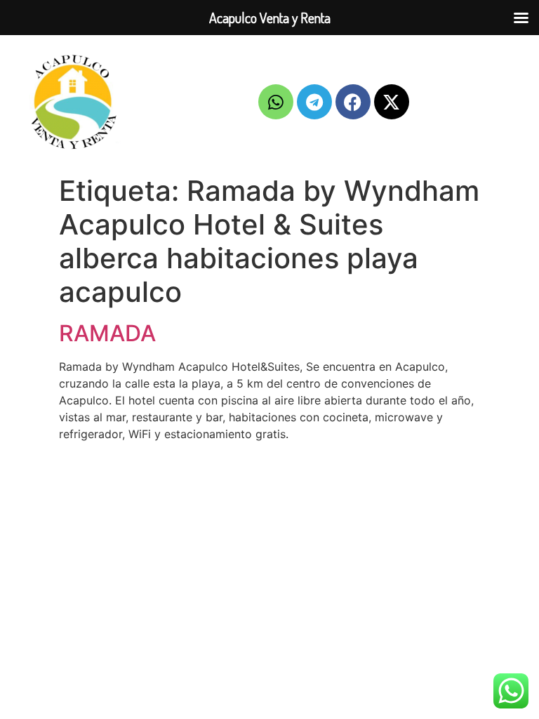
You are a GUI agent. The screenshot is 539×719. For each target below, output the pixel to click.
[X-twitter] (391, 101)
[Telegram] (314, 101)
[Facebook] (353, 101)
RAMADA (107, 333)
